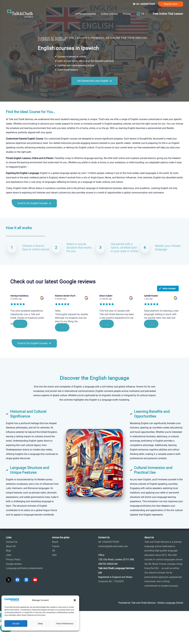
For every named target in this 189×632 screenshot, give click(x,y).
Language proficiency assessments (24, 568)
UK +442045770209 (108, 541)
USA (54, 555)
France (55, 546)
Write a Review (169, 288)
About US (11, 546)
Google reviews (14, 564)
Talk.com (25, 214)
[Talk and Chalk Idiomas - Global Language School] (20, 13)
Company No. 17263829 (111, 581)
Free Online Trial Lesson (168, 13)
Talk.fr (9, 214)
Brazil (55, 541)
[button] (74, 600)
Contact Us (11, 541)
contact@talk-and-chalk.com (113, 546)
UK (53, 550)
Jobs (8, 555)
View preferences (64, 623)
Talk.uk (35, 214)
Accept (15, 623)
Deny (40, 623)
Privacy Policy (13, 559)
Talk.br (16, 214)
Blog (8, 550)
